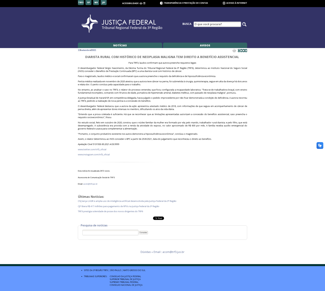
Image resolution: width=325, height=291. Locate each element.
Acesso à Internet (236, 3)
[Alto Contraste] (141, 3)
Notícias (120, 45)
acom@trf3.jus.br (90, 184)
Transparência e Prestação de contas (186, 3)
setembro (86, 50)
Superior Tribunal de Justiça (125, 279)
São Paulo (115, 270)
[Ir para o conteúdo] (144, 3)
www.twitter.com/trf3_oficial (92, 149)
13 (79, 50)
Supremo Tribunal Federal (124, 282)
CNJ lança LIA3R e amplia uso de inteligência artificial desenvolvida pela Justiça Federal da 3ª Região (127, 201)
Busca (186, 24)
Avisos (205, 45)
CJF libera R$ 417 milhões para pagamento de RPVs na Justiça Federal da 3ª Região (119, 206)
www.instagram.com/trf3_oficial (94, 154)
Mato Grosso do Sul (134, 270)
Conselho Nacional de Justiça (126, 285)
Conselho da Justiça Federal (125, 276)
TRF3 (105, 270)
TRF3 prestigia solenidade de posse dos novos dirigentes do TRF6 (111, 211)
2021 (93, 50)
